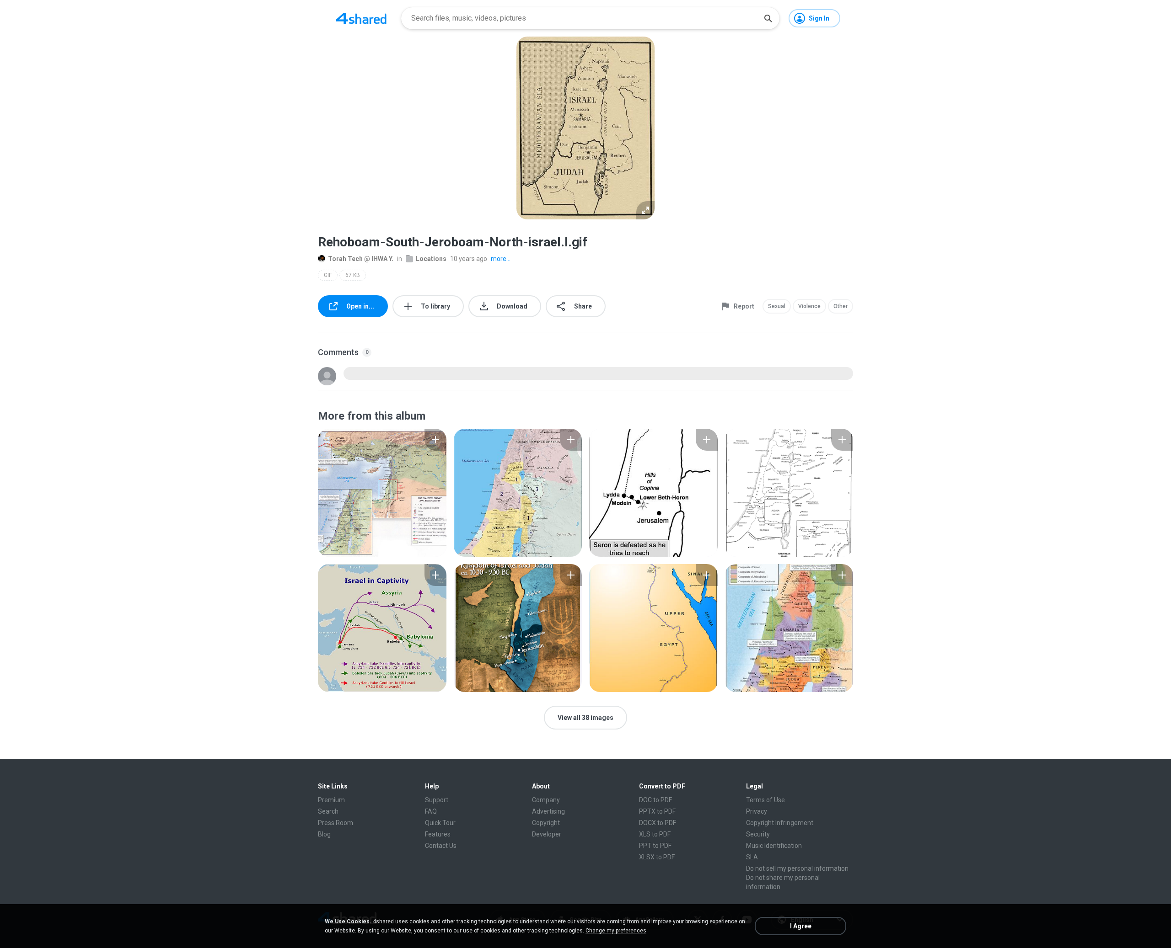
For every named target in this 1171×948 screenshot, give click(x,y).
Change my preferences (616, 930)
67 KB (352, 275)
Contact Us (441, 845)
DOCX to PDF (657, 822)
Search (328, 811)
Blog (324, 834)
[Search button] (768, 18)
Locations (431, 258)
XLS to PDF (655, 834)
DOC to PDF (655, 800)
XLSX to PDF (657, 857)
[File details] (382, 493)
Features (438, 834)
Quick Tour (440, 822)
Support (436, 800)
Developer (546, 834)
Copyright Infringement (779, 822)
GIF (328, 275)
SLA (752, 857)
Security (758, 834)
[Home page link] (361, 18)
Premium (331, 800)
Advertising (548, 811)
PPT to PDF (655, 845)
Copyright (546, 822)
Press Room (335, 822)
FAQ (431, 811)
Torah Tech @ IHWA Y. (360, 258)
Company (546, 800)
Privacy (756, 811)
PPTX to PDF (657, 811)
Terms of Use (765, 800)
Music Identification (774, 845)
